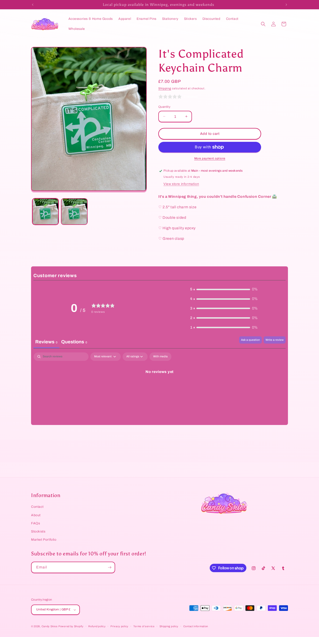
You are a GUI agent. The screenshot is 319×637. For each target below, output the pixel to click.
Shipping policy (169, 626)
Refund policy (97, 626)
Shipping (164, 88)
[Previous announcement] (33, 4)
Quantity (164, 106)
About (36, 515)
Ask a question (250, 339)
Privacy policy (119, 626)
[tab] (74, 342)
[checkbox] (160, 356)
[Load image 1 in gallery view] (45, 211)
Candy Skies (50, 626)
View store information (181, 184)
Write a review (275, 339)
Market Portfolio (44, 539)
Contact (37, 506)
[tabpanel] (159, 387)
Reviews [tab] (46, 341)
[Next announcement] (286, 4)
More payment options (209, 158)
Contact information (195, 626)
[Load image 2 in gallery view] (74, 211)
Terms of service (144, 626)
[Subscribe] (109, 567)
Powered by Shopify (71, 626)
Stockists (38, 531)
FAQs (35, 523)
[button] (263, 24)
